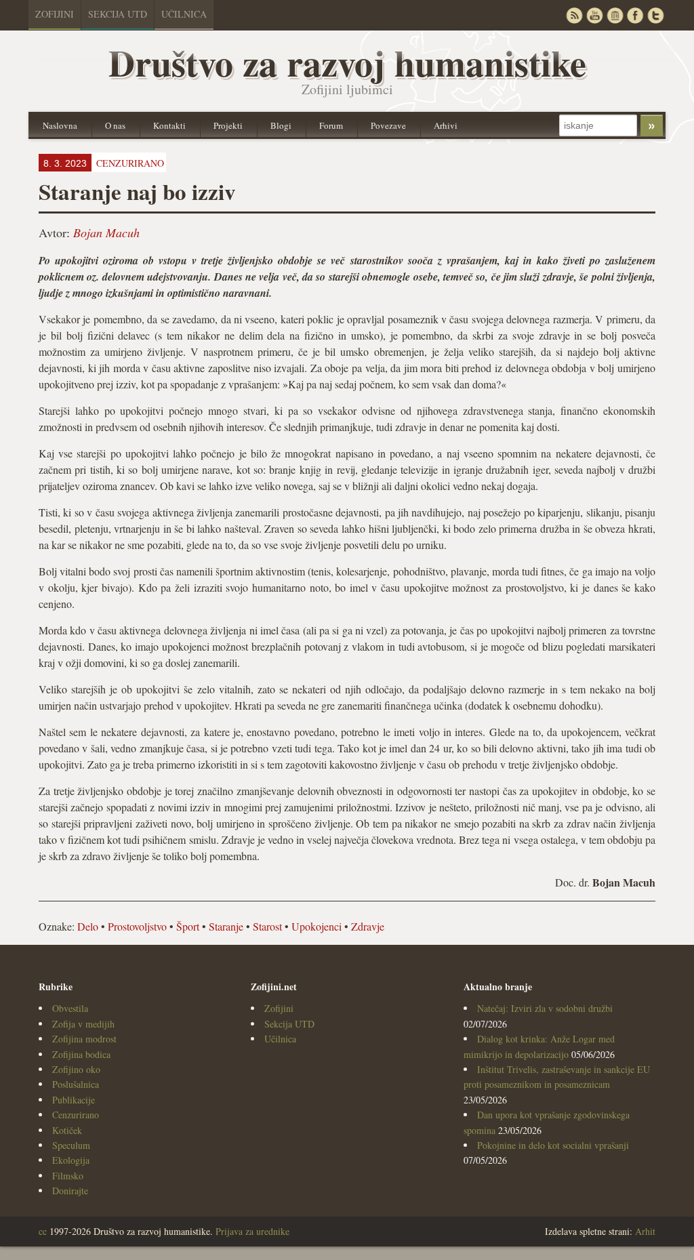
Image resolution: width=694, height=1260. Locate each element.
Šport (187, 926)
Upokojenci (316, 926)
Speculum (71, 1145)
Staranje (226, 926)
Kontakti (169, 125)
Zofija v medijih (83, 1023)
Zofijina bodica (81, 1054)
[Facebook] (635, 15)
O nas (115, 125)
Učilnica (184, 13)
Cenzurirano (75, 1114)
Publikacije (73, 1099)
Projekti (228, 125)
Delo (87, 926)
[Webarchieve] (615, 15)
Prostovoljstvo (137, 926)
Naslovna (60, 125)
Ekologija (70, 1160)
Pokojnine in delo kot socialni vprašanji (553, 1145)
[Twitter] (655, 15)
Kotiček (67, 1130)
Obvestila (70, 1008)
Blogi (280, 125)
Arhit (645, 1231)
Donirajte (70, 1190)
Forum (331, 125)
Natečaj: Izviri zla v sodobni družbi (545, 1008)
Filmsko (67, 1175)
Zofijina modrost (84, 1038)
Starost (267, 926)
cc (43, 1231)
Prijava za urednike (252, 1231)
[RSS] (574, 15)
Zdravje (367, 926)
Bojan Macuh (106, 232)
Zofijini (54, 13)
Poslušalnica (75, 1084)
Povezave (388, 125)
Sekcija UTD (117, 13)
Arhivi (445, 125)
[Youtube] (594, 15)
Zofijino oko (76, 1069)
